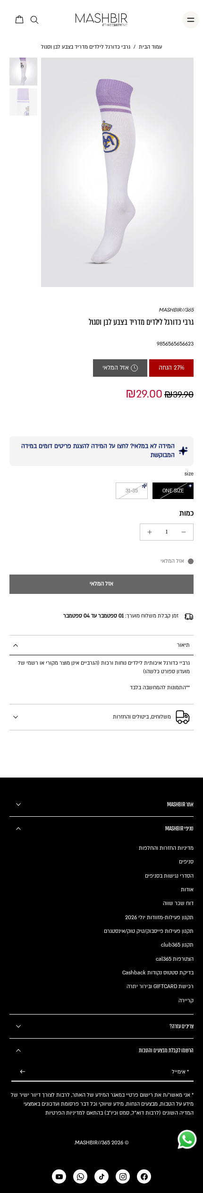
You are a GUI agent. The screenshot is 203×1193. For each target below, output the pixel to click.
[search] (34, 20)
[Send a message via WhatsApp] (187, 1139)
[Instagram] (123, 1176)
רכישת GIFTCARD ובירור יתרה (160, 986)
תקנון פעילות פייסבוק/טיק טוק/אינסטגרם (149, 931)
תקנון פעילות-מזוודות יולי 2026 (159, 917)
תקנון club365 (177, 944)
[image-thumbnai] (23, 71)
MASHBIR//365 (176, 309)
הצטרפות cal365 (175, 959)
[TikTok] (101, 1176)
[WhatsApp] (80, 1176)
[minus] (183, 532)
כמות (186, 513)
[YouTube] (59, 1176)
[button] (101, 584)
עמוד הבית (150, 47)
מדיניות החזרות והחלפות (166, 848)
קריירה (186, 1000)
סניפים (186, 861)
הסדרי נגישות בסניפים (169, 876)
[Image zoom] (117, 172)
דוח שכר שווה (178, 903)
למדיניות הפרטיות (65, 1113)
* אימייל (180, 1071)
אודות (187, 889)
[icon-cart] (19, 19)
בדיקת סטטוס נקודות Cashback (158, 972)
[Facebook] (144, 1176)
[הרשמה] (22, 1072)
